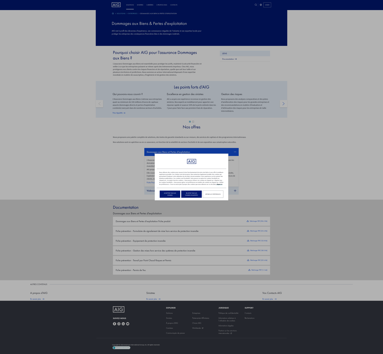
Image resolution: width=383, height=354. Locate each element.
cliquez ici (219, 184)
